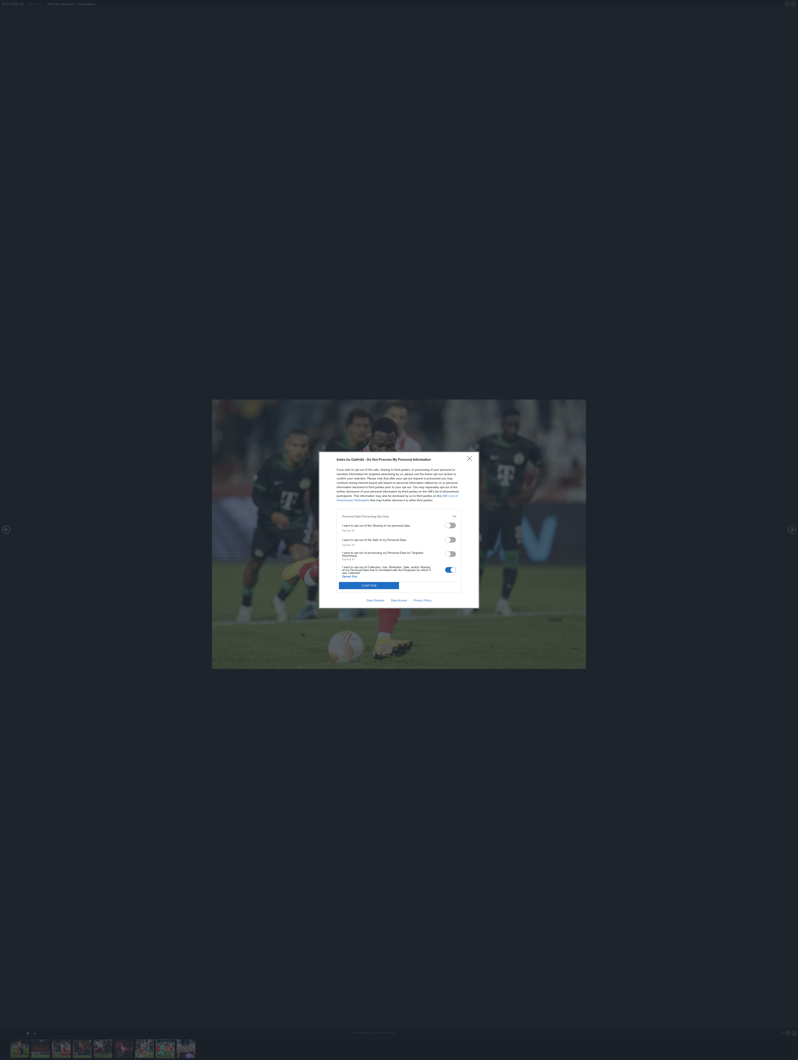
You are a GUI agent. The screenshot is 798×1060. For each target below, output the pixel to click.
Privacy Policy (423, 600)
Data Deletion (375, 600)
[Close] (471, 460)
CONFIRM (369, 585)
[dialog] (399, 530)
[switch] (450, 525)
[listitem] (399, 516)
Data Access (399, 600)
